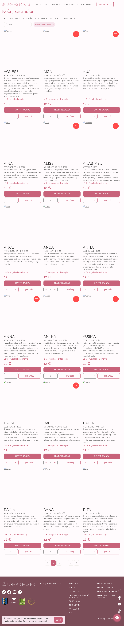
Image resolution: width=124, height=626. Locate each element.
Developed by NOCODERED (110, 619)
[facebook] (9, 592)
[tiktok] (20, 592)
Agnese (11, 71)
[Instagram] (119, 590)
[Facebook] (119, 597)
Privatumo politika (106, 584)
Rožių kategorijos (13, 18)
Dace (48, 423)
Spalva (53, 18)
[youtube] (14, 592)
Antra (49, 336)
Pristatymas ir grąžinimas (109, 591)
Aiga (47, 71)
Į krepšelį (29, 116)
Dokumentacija (76, 591)
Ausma (89, 336)
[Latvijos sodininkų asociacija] (22, 601)
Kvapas (41, 18)
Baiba (9, 423)
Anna (9, 336)
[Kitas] (76, 563)
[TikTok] (119, 611)
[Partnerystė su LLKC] (31, 601)
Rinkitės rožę (105, 4)
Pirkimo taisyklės (105, 588)
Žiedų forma (66, 18)
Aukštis (30, 18)
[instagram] (4, 592)
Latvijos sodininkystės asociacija (79, 596)
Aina (8, 163)
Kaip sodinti (74, 609)
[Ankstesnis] (47, 563)
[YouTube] (119, 604)
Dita (87, 510)
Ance (9, 247)
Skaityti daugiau (22, 110)
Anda (48, 247)
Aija (86, 71)
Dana (48, 510)
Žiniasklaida (74, 601)
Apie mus (72, 588)
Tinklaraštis (74, 605)
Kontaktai (86, 4)
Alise (48, 163)
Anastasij (92, 163)
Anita (88, 247)
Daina (9, 510)
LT (118, 4)
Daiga (88, 423)
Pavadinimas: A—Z (43, 24)
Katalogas (74, 584)
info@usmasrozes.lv (50, 584)
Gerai (58, 620)
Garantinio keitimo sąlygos (106, 596)
